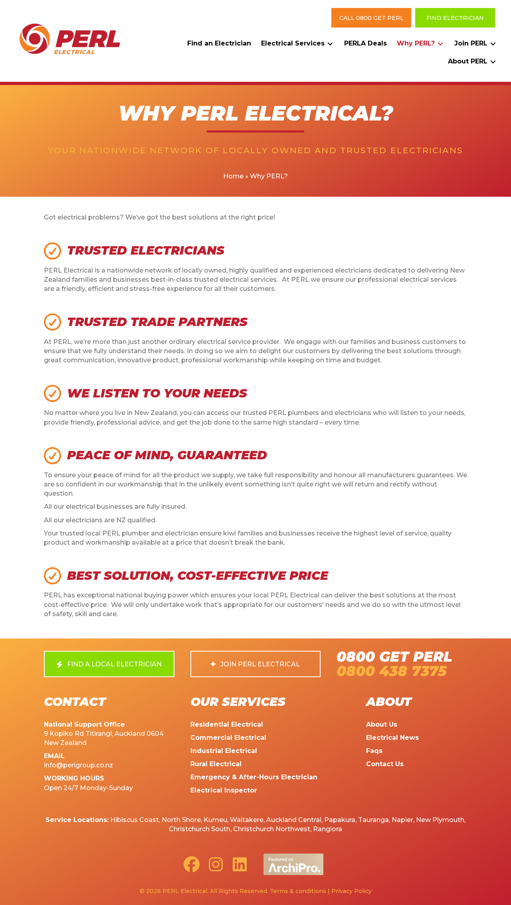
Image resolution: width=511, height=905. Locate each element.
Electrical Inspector (223, 790)
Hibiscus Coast (134, 820)
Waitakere (246, 820)
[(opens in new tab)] (293, 863)
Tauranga (373, 820)
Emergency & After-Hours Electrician (253, 777)
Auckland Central (293, 820)
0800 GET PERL (394, 656)
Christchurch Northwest (271, 829)
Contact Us (385, 764)
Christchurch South (199, 829)
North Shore (181, 820)
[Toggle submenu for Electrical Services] (330, 43)
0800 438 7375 (392, 671)
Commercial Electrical (228, 737)
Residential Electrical (226, 724)
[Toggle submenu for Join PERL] (493, 43)
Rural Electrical (216, 764)
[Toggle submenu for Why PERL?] (440, 43)
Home (233, 176)
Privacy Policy (351, 891)
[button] (371, 18)
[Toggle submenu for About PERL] (493, 61)
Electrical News (392, 737)
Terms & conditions (298, 891)
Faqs (374, 751)
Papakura (339, 820)
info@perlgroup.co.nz (78, 765)
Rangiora (327, 829)
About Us (381, 724)
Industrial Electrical (223, 751)
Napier (402, 820)
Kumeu (215, 820)
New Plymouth (440, 820)
